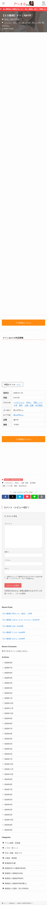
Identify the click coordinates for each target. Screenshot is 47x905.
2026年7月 (8, 667)
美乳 (43, 22)
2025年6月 (8, 733)
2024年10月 (8, 774)
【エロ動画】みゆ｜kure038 (12, 626)
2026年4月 (8, 683)
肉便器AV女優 (10, 863)
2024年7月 (8, 789)
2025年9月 (8, 718)
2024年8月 (8, 784)
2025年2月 (8, 754)
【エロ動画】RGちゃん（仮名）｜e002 (17, 613)
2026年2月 (8, 693)
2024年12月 (8, 764)
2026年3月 (8, 688)
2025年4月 (8, 743)
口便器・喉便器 (11, 858)
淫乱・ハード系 (36, 22)
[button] (5, 497)
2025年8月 (8, 723)
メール (7, 560)
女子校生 (28, 22)
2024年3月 (8, 809)
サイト (6, 568)
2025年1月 (8, 759)
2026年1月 (8, 698)
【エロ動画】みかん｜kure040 (13, 638)
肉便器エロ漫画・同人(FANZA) (17, 888)
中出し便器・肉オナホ (13, 853)
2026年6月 (8, 672)
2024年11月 (8, 769)
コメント (8, 523)
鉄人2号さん (5, 25)
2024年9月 (8, 779)
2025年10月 (8, 713)
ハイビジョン (8, 22)
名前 (6, 552)
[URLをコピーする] (41, 497)
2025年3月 (8, 749)
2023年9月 (8, 825)
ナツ (19, 384)
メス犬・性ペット (11, 848)
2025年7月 (8, 728)
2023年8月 (8, 830)
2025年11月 (8, 708)
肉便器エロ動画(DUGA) (14, 873)
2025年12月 (8, 703)
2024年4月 (8, 804)
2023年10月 (8, 819)
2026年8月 (8, 662)
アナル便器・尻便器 (12, 843)
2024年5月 (8, 799)
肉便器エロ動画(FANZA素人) (13, 19)
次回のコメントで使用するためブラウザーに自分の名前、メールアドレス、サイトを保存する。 (24, 577)
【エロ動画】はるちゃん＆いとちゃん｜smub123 (20, 619)
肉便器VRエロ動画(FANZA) (15, 868)
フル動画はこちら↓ (23, 322)
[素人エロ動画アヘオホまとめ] (23, 3)
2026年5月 (8, 678)
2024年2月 (8, 814)
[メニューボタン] (3, 3)
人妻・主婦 (21, 22)
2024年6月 (8, 794)
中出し (15, 22)
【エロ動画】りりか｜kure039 (13, 632)
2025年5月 (8, 738)
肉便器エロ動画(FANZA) (14, 878)
